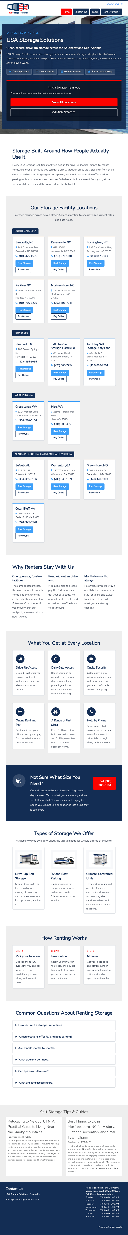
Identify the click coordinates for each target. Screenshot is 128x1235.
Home (66, 12)
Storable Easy (114, 1227)
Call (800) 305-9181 (64, 112)
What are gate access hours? (36, 1083)
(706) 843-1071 (63, 479)
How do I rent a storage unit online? (40, 1025)
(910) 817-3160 (99, 256)
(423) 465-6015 (27, 361)
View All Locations (64, 102)
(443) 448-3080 (99, 479)
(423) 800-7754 (63, 365)
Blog (95, 12)
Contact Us (80, 12)
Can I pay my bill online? (33, 1071)
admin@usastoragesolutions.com (22, 1199)
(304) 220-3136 (27, 420)
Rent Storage (110, 12)
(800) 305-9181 (115, 4)
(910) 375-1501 (27, 256)
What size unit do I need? (34, 1059)
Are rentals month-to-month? (36, 1048)
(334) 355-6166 (27, 479)
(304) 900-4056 (63, 424)
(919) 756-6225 (27, 303)
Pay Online (23, 269)
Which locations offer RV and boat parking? (45, 1037)
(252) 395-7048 (63, 303)
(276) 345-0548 (27, 522)
